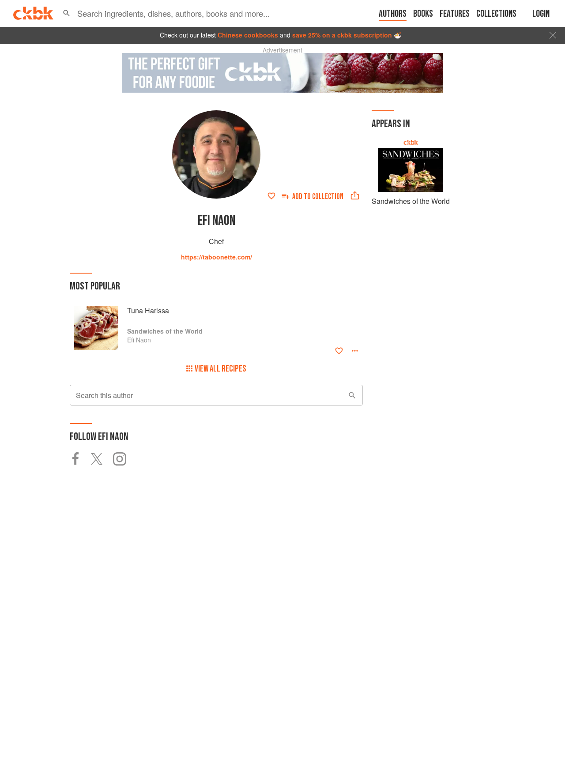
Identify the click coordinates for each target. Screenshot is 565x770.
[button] (66, 13)
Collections (496, 14)
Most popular (95, 286)
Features (455, 14)
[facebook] (80, 459)
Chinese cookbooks (248, 34)
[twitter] (102, 459)
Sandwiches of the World (411, 201)
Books (423, 14)
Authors (393, 14)
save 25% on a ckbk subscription (342, 34)
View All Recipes (220, 368)
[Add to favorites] (271, 196)
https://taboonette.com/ (216, 256)
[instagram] (124, 459)
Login (541, 14)
